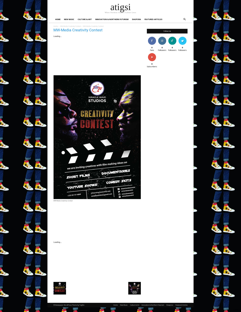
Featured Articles (153, 19)
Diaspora (136, 19)
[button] (185, 19)
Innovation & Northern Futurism (112, 19)
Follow (162, 38)
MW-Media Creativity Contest (70, 26)
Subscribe (152, 54)
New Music (69, 19)
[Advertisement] (97, 56)
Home (58, 19)
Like (151, 38)
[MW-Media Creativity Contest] (97, 198)
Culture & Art (85, 19)
